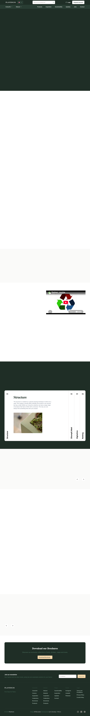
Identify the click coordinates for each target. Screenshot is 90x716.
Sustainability (58, 7)
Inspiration (48, 7)
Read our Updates (79, 621)
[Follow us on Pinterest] (85, 712)
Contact (82, 7)
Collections (35, 698)
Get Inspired (45, 521)
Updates (68, 7)
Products (39, 7)
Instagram (68, 690)
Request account (78, 2)
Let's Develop (52, 711)
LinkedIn (68, 693)
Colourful (34, 690)
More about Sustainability (12, 335)
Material (45, 693)
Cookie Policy (80, 697)
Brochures (35, 700)
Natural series (58, 38)
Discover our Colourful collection (58, 170)
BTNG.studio (37, 711)
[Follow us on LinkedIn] (81, 712)
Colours (34, 693)
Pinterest (68, 695)
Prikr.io (59, 711)
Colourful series (32, 38)
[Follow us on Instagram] (78, 712)
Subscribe (81, 676)
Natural (45, 690)
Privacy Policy (80, 695)
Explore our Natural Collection (14, 246)
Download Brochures (44, 657)
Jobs (75, 7)
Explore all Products (72, 467)
